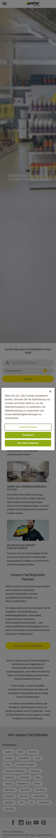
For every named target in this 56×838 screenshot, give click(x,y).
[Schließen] (50, 391)
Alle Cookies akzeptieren (28, 443)
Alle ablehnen (28, 435)
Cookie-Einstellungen (28, 427)
